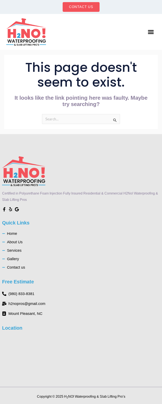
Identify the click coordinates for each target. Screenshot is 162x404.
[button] (151, 32)
